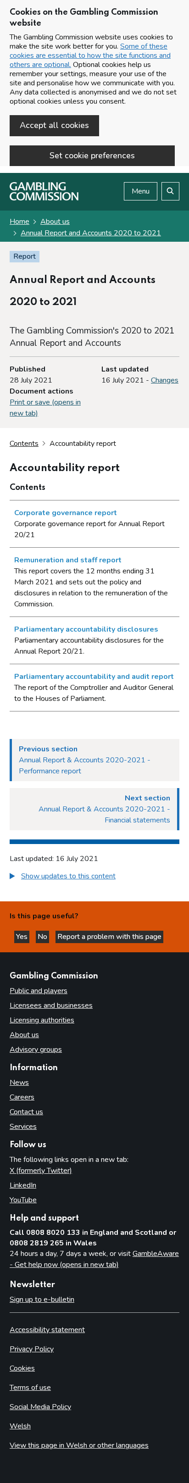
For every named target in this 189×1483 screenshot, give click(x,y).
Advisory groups (36, 1049)
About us (55, 222)
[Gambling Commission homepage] (44, 198)
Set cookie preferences (92, 155)
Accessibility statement (47, 1330)
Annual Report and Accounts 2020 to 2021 (91, 233)
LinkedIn (23, 1185)
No (43, 937)
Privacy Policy (32, 1349)
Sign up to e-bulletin (42, 1299)
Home (19, 222)
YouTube (23, 1200)
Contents (24, 444)
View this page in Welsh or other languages (79, 1445)
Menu (141, 191)
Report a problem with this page (109, 937)
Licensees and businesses (51, 1005)
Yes (22, 937)
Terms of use (30, 1388)
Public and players (38, 991)
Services (23, 1127)
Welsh (20, 1426)
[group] (94, 877)
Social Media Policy (40, 1407)
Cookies (22, 1368)
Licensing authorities (42, 1020)
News (19, 1083)
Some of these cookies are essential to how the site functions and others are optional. (90, 55)
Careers (22, 1097)
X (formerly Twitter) (41, 1171)
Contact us (26, 1112)
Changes (164, 380)
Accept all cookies (54, 125)
